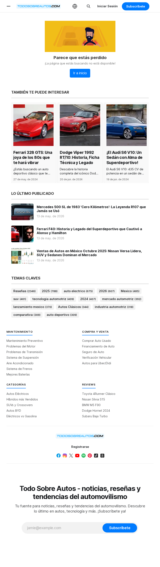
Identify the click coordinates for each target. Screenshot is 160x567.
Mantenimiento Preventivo (24, 340)
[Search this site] (88, 6)
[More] (8, 6)
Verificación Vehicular (96, 357)
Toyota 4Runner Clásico (98, 393)
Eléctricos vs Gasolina (21, 416)
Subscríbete (135, 6)
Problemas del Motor (20, 346)
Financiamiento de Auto (98, 346)
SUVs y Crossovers (19, 405)
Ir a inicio (80, 73)
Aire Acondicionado (20, 363)
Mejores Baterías (18, 374)
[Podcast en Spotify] (83, 455)
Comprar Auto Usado (96, 340)
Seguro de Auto (93, 352)
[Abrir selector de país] (75, 6)
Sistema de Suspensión (22, 357)
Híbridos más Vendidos (22, 399)
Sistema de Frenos (19, 369)
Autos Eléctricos (17, 393)
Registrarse (80, 447)
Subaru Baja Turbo (95, 416)
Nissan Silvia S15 (93, 399)
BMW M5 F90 (91, 405)
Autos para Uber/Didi (96, 363)
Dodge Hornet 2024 (96, 410)
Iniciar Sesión (107, 6)
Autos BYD (13, 410)
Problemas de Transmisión (24, 352)
